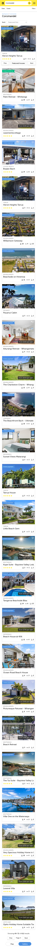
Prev (5, 63)
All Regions (5, 14)
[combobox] (18, 3)
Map (12, 944)
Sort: (4, 22)
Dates (3, 8)
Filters (33, 8)
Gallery (25, 944)
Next (31, 63)
